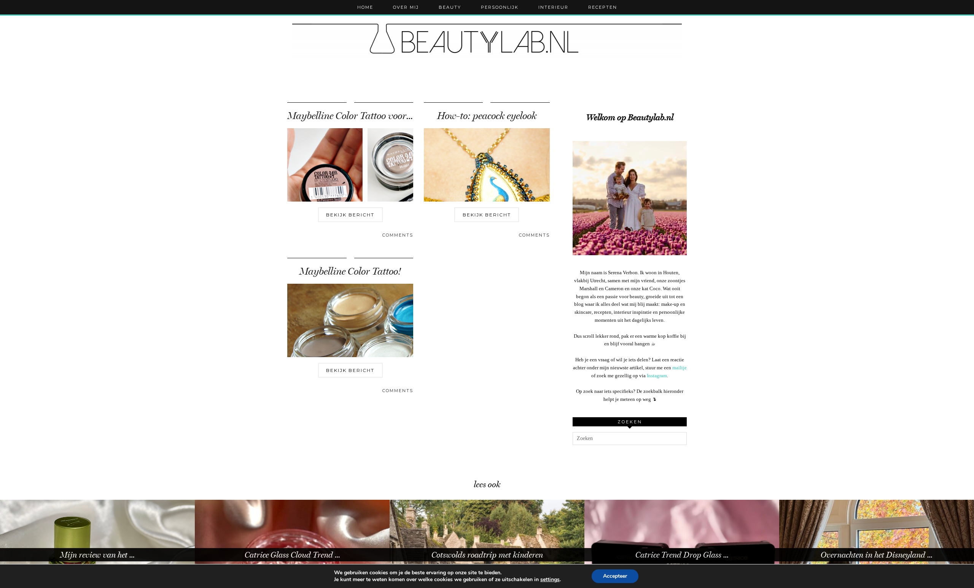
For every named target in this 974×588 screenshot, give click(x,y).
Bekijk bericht (350, 215)
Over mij (406, 7)
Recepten (602, 7)
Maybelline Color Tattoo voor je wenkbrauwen (381, 116)
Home (365, 7)
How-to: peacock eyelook (486, 116)
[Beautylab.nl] (487, 41)
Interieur (553, 7)
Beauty (450, 7)
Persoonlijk (500, 7)
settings (550, 579)
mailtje (679, 367)
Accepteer (615, 576)
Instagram (657, 375)
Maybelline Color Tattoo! (350, 271)
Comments (397, 235)
